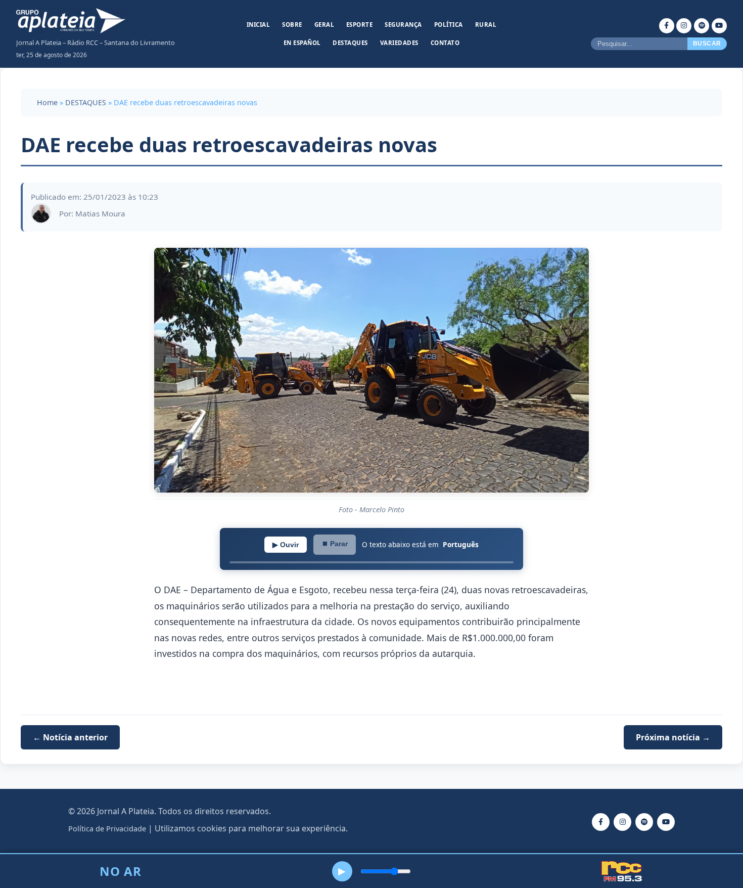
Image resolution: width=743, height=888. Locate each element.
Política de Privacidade (107, 828)
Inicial (258, 24)
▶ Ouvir (285, 545)
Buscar (707, 43)
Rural (486, 24)
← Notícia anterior (70, 737)
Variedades (399, 43)
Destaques (350, 43)
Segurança (403, 24)
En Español (302, 43)
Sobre (292, 24)
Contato (445, 43)
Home (47, 102)
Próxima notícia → (673, 737)
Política (448, 24)
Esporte (359, 24)
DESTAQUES (85, 102)
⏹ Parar (334, 544)
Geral (324, 24)
